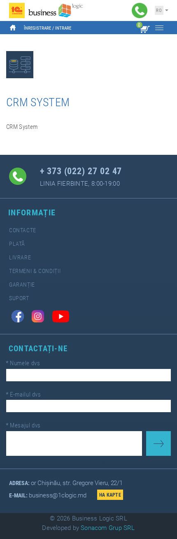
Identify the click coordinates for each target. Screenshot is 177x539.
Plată (17, 243)
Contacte (22, 230)
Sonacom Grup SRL (108, 528)
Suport (19, 298)
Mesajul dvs (23, 425)
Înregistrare (37, 28)
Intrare (63, 28)
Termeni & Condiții (35, 271)
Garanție (22, 284)
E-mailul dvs (23, 394)
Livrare (20, 257)
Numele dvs (23, 363)
